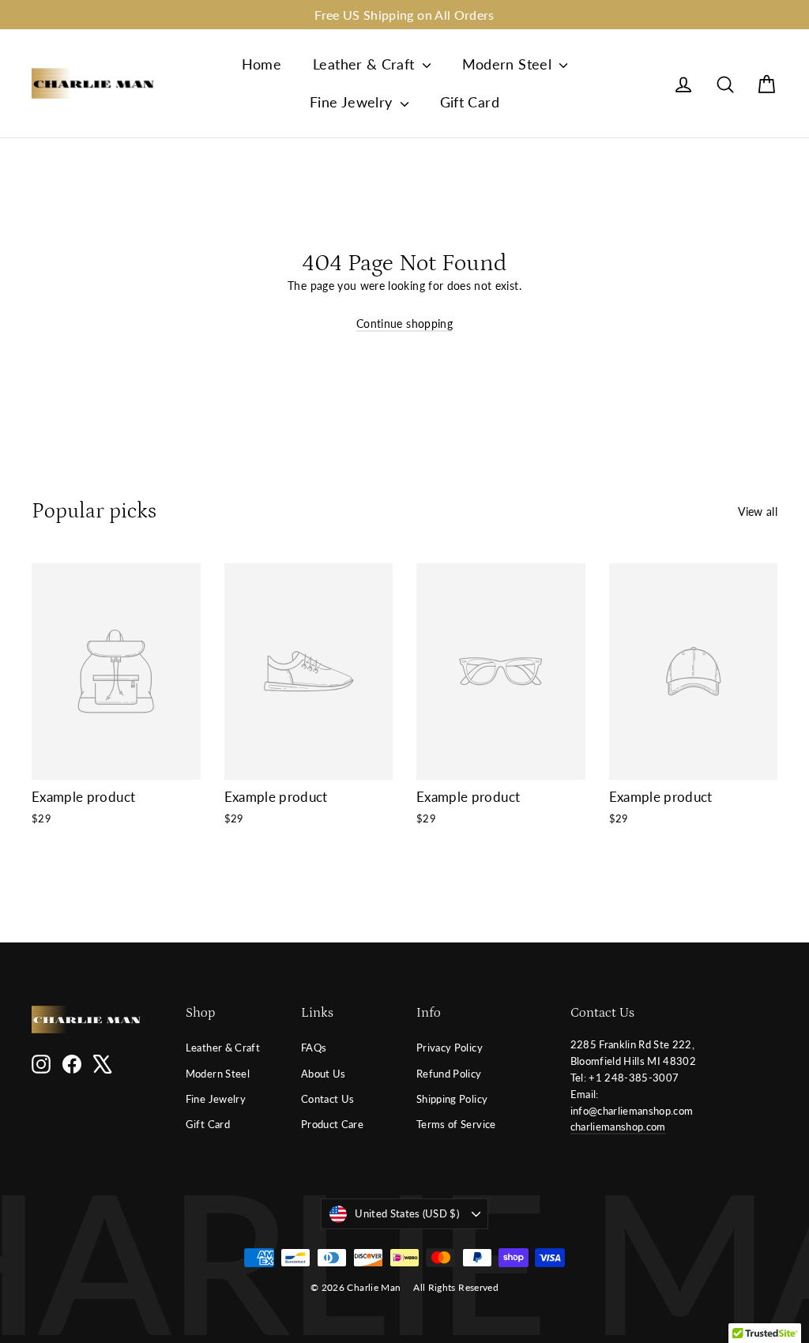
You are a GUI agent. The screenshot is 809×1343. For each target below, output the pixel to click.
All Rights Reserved (456, 1287)
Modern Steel (509, 64)
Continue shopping (404, 323)
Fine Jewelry (353, 102)
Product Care (332, 1124)
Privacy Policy (449, 1047)
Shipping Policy (451, 1099)
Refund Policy (449, 1073)
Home (261, 64)
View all (757, 511)
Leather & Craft (366, 64)
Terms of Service (456, 1124)
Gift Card (469, 102)
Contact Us (328, 1099)
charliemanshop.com (618, 1126)
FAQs (313, 1047)
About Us (323, 1073)
